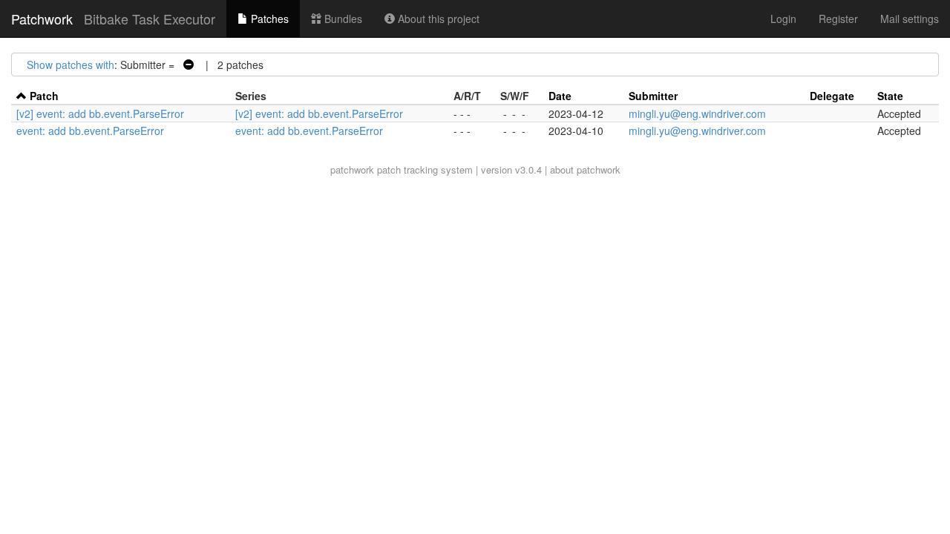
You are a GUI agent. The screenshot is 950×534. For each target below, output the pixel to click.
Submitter (653, 95)
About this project (437, 18)
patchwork (352, 169)
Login (783, 18)
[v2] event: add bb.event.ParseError (100, 113)
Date (559, 95)
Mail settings (909, 18)
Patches (268, 18)
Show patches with (70, 64)
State (890, 95)
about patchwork (585, 169)
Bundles (341, 18)
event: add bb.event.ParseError (90, 130)
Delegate (832, 95)
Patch (44, 95)
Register (838, 18)
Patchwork (42, 18)
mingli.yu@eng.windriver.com (697, 113)
